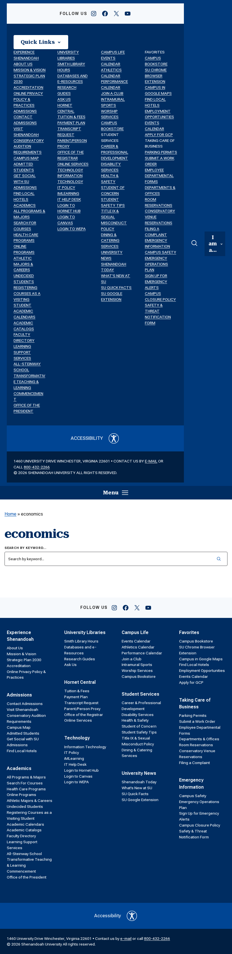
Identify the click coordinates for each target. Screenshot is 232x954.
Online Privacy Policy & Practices (28, 99)
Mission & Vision (30, 70)
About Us (23, 64)
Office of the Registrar (83, 714)
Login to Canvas (78, 776)
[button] (41, 42)
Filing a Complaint (194, 762)
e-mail (151, 461)
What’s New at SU (137, 788)
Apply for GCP (159, 134)
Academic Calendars (25, 824)
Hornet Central (80, 682)
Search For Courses (25, 783)
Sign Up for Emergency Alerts (156, 281)
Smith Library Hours (81, 641)
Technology (70, 170)
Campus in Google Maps (201, 659)
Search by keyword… (25, 548)
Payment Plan (71, 122)
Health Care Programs (26, 789)
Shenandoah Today (139, 782)
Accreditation (28, 87)
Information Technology (85, 747)
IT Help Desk (69, 199)
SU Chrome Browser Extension (156, 76)
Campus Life (113, 52)
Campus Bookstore (139, 676)
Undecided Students (25, 806)
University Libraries (85, 632)
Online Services (73, 164)
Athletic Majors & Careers (23, 264)
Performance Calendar (142, 653)
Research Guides (79, 659)
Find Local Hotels (22, 751)
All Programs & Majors (26, 777)
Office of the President (26, 877)
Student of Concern (139, 726)
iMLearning (68, 193)
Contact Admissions (25, 703)
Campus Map (26, 158)
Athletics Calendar (138, 647)
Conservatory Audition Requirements (29, 146)
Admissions (25, 111)
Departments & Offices (199, 739)
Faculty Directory (21, 836)
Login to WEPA (71, 228)
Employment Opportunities (202, 670)
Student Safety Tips (139, 732)
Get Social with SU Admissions (25, 181)
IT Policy (66, 187)
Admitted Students (23, 733)
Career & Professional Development (114, 152)
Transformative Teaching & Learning (29, 381)
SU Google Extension (140, 799)
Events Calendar (136, 641)
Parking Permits (161, 152)
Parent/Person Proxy (82, 708)
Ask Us (64, 99)
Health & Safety (135, 720)
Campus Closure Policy (199, 825)
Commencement (21, 871)
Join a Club (112, 93)
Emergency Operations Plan (156, 264)
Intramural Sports (137, 664)
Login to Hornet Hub (81, 770)
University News (139, 773)
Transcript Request (81, 702)
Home (10, 514)
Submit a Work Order (197, 721)
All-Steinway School (24, 853)
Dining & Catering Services (110, 240)
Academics (25, 205)
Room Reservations (196, 745)
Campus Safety (160, 252)
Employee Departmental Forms (159, 176)
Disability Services (138, 714)
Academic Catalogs (24, 830)
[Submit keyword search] (219, 558)
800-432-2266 (37, 467)
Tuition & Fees (71, 116)
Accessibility (87, 438)
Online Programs (21, 794)
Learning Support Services (22, 352)
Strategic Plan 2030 (24, 659)
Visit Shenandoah (22, 709)
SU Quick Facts (116, 287)
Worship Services (137, 670)
